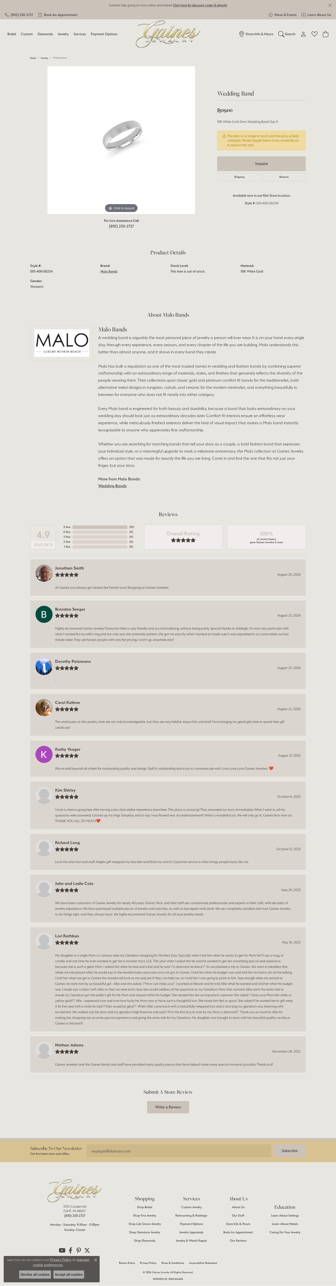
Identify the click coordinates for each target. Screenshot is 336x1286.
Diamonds (45, 34)
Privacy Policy (148, 1263)
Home (33, 58)
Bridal (11, 34)
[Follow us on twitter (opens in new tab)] (87, 1250)
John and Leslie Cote (74, 883)
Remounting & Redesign (191, 1215)
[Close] (330, 5)
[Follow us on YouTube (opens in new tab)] (62, 1250)
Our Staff (238, 1215)
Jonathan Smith (69, 568)
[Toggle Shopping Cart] (325, 34)
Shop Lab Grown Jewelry (145, 1224)
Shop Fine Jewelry (144, 1215)
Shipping (239, 177)
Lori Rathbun (67, 935)
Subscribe (290, 1150)
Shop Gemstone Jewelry (144, 1232)
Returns (284, 177)
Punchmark (175, 1279)
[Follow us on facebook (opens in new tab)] (70, 1250)
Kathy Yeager (67, 749)
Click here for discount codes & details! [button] (200, 5)
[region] (121, 140)
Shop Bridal (144, 1207)
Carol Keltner (67, 702)
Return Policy (127, 1263)
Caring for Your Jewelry (285, 1232)
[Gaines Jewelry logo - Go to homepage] (168, 34)
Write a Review (168, 1107)
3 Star (67, 536)
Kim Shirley (65, 790)
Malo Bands (109, 271)
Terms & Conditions (172, 1263)
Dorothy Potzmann (73, 661)
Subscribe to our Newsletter (56, 1148)
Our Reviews (238, 1240)
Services (80, 34)
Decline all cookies (35, 1274)
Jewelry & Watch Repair (191, 1240)
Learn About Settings (285, 1215)
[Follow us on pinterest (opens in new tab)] (79, 1250)
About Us (238, 1207)
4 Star (67, 532)
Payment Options (104, 34)
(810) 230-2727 (121, 226)
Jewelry (63, 34)
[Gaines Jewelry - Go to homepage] (74, 1191)
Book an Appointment (238, 1232)
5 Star (67, 527)
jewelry (44, 58)
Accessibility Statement (203, 1263)
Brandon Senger (70, 609)
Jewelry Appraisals (191, 1232)
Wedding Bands (112, 485)
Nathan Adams (69, 1044)
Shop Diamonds (144, 1240)
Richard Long (67, 842)
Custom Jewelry (191, 1207)
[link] (19, 15)
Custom (27, 34)
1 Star (67, 546)
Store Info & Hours (238, 1224)
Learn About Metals (285, 1224)
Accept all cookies (69, 1274)
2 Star (67, 541)
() (131, 527)
